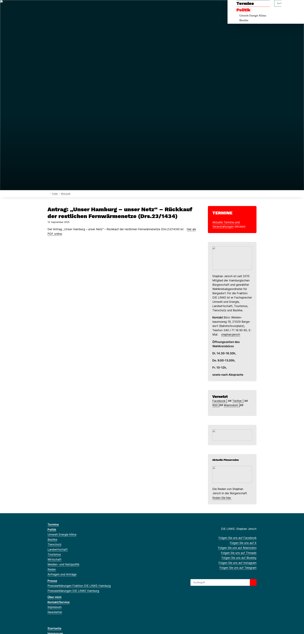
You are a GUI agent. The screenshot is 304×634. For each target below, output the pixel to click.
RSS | (215, 405)
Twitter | (238, 401)
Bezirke (243, 20)
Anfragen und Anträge (62, 574)
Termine (245, 3)
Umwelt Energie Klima (252, 15)
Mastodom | (232, 405)
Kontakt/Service (59, 602)
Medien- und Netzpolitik (63, 564)
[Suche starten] (253, 582)
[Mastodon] (59, 6)
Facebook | (219, 401)
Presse (52, 580)
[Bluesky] (70, 6)
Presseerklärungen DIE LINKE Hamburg (73, 590)
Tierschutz (54, 544)
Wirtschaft (65, 193)
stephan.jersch (230, 334)
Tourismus (54, 554)
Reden (52, 569)
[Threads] (64, 6)
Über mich (54, 597)
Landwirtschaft (58, 549)
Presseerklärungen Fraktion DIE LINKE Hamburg (79, 585)
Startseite (54, 628)
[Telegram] (80, 6)
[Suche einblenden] (288, 6)
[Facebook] (49, 6)
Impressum (55, 607)
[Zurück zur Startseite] (48, 193)
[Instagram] (75, 6)
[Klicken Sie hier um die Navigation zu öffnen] (297, 6)
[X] (54, 6)
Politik (243, 9)
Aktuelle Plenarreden (225, 459)
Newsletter (55, 612)
